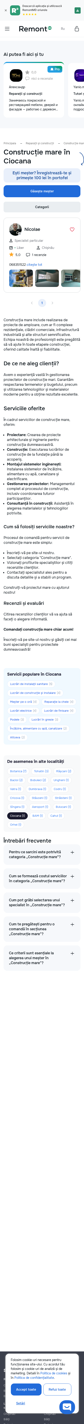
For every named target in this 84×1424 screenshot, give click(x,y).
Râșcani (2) (63, 771)
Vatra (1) (15, 789)
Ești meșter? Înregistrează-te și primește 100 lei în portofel (42, 175)
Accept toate (26, 1389)
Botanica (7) (18, 771)
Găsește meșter (42, 191)
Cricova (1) (17, 798)
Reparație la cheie (58, 702)
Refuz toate (57, 1389)
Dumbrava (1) (37, 789)
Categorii (42, 207)
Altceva (17, 737)
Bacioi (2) (16, 780)
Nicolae (32, 229)
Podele (17, 719)
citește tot (34, 265)
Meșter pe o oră (23, 702)
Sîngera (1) (17, 807)
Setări (20, 1403)
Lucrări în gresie (45, 719)
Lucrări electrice (23, 711)
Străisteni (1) (63, 798)
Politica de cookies (53, 1373)
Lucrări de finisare (58, 711)
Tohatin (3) (41, 771)
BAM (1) (37, 816)
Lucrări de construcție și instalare (35, 693)
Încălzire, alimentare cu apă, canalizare (38, 728)
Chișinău (9, 1414)
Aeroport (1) (40, 807)
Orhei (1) (15, 825)
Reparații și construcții (40, 143)
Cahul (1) (56, 816)
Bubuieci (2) (38, 780)
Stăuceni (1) (39, 798)
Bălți (7, 1419)
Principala (10, 143)
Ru (63, 29)
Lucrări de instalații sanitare (31, 684)
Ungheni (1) (61, 780)
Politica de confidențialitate (34, 1378)
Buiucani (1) (63, 807)
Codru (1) (60, 789)
